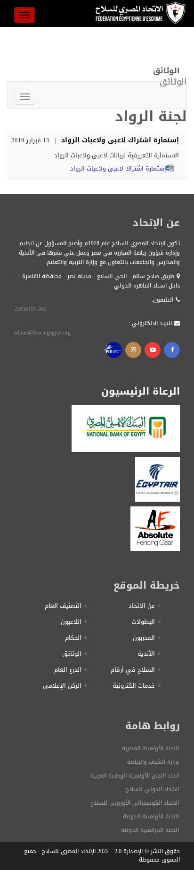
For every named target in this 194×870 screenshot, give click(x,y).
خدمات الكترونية (134, 685)
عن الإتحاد (142, 605)
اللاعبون (71, 621)
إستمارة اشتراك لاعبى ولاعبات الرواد (118, 168)
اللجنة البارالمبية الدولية (150, 830)
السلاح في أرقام (133, 669)
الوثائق (71, 653)
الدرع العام (67, 669)
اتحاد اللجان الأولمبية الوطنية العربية (134, 775)
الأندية (146, 653)
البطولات (143, 621)
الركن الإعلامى (62, 685)
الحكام (73, 637)
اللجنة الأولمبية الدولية (151, 816)
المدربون (144, 637)
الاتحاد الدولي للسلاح (152, 789)
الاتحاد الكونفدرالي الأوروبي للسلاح (134, 803)
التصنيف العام (63, 605)
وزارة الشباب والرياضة (153, 762)
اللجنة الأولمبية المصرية (150, 748)
